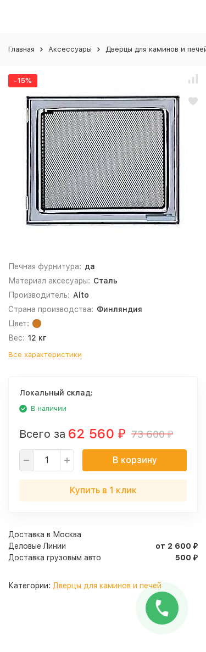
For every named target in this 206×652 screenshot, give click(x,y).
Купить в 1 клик (103, 490)
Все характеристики (45, 354)
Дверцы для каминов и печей (107, 585)
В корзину (135, 460)
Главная (21, 49)
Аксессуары (70, 49)
